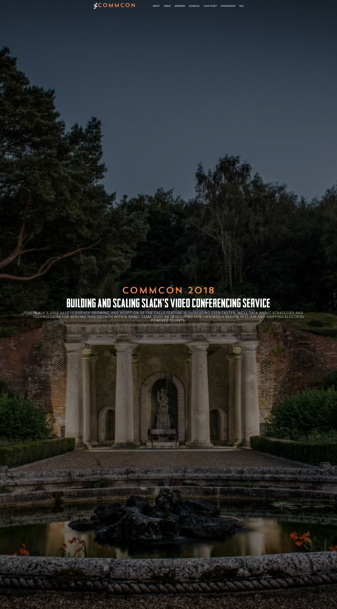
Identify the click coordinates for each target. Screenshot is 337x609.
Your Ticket (210, 6)
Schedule (194, 6)
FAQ (241, 6)
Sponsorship (228, 6)
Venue (167, 6)
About (156, 6)
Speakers (180, 6)
